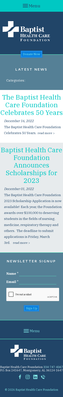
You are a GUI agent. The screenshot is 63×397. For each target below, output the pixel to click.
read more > (46, 133)
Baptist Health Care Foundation (31, 31)
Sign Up (31, 308)
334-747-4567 (53, 367)
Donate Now (31, 54)
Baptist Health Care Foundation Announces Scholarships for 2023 (31, 165)
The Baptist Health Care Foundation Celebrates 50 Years (31, 104)
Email (11, 282)
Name (11, 274)
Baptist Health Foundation (31, 352)
